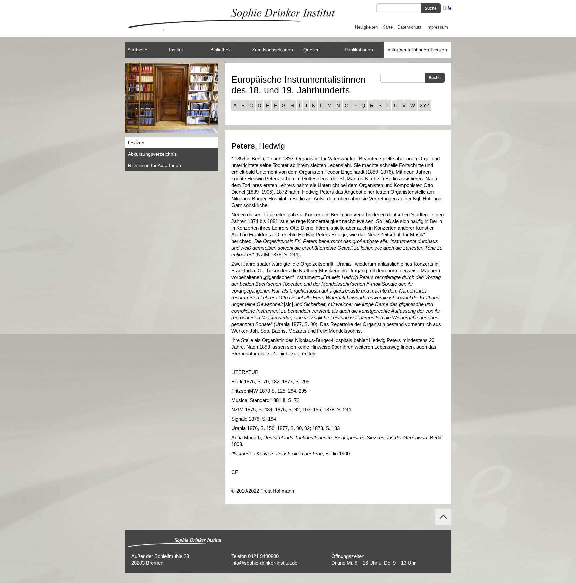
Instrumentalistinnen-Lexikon (416, 49)
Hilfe (447, 8)
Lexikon (136, 142)
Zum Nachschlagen (272, 49)
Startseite (137, 49)
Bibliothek (220, 49)
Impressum (437, 27)
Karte (387, 27)
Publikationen (359, 49)
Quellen (311, 49)
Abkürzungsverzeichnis (152, 154)
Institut (176, 49)
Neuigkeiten (366, 27)
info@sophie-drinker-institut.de (264, 563)
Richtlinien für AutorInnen (154, 165)
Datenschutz (409, 27)
